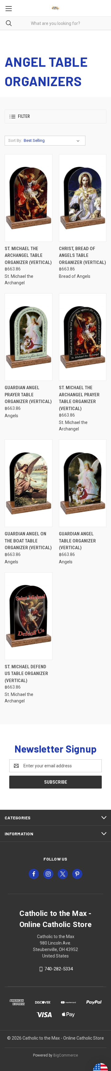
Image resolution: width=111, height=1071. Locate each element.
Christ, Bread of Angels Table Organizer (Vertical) (82, 255)
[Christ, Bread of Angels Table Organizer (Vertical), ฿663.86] (82, 198)
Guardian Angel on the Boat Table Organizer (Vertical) (28, 540)
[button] (55, 116)
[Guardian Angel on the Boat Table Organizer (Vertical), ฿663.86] (28, 483)
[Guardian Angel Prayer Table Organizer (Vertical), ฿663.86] (28, 337)
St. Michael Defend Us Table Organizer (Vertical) (26, 673)
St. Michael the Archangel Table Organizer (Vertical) (28, 255)
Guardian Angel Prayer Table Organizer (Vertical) (28, 394)
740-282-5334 (58, 969)
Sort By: (15, 140)
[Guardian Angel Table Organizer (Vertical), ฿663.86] (82, 483)
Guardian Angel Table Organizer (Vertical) (77, 540)
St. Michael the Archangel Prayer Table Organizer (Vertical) (79, 398)
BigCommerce (65, 1055)
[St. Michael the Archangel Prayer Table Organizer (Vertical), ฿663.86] (82, 337)
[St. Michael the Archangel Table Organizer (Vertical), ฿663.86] (28, 198)
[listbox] (53, 140)
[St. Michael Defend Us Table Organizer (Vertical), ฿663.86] (28, 616)
